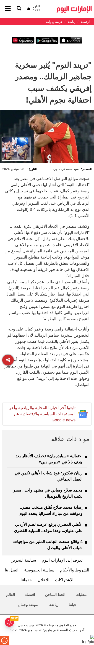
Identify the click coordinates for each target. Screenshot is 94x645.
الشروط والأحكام (74, 570)
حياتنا (72, 605)
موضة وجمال (28, 605)
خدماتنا (26, 580)
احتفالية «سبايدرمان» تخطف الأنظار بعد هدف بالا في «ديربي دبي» (49, 459)
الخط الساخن (55, 595)
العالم (10, 595)
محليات (81, 595)
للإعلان (43, 580)
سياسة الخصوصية (39, 570)
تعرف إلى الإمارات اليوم (62, 560)
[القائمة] (19, 8)
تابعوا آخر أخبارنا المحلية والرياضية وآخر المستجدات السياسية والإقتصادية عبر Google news (42, 413)
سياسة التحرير (24, 560)
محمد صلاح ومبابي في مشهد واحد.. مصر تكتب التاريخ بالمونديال (48, 493)
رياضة (53, 605)
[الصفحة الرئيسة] (74, 7)
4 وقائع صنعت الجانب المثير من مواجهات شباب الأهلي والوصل (48, 544)
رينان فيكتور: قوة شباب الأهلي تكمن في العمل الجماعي (49, 476)
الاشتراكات (64, 580)
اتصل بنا (11, 570)
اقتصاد (30, 595)
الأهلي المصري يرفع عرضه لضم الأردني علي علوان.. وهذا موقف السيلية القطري (48, 527)
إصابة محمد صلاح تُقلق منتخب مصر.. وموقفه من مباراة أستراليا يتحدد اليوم (51, 510)
